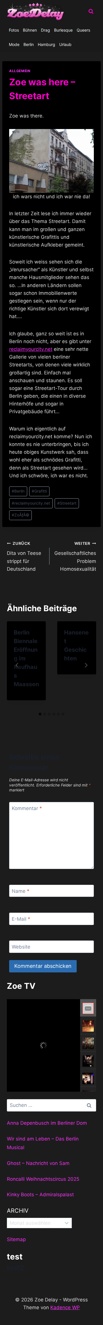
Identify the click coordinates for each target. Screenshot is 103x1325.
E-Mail (21, 919)
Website (21, 947)
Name (20, 891)
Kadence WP (65, 1307)
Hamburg (46, 44)
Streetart (66, 503)
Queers (83, 30)
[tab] (40, 714)
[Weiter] (86, 665)
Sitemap (16, 1239)
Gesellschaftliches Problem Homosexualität (75, 556)
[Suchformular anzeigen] (91, 11)
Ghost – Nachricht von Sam (38, 1163)
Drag (45, 30)
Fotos (14, 30)
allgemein (19, 71)
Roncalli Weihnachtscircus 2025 (43, 1179)
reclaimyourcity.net (30, 349)
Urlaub (65, 44)
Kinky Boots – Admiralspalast (40, 1194)
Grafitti (39, 491)
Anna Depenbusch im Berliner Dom (47, 1123)
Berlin (28, 44)
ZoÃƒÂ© (20, 515)
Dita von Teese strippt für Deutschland (24, 556)
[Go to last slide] (17, 665)
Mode (14, 44)
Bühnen (30, 30)
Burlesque (63, 30)
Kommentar (27, 808)
